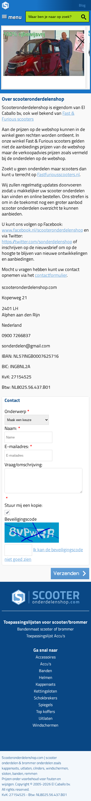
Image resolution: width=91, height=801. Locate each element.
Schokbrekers (45, 698)
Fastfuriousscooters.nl (58, 174)
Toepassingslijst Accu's (45, 636)
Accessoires (46, 657)
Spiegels (45, 705)
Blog (82, 5)
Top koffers (45, 711)
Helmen (45, 677)
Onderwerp (17, 411)
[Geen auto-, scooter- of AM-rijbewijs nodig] (43, 76)
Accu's (45, 664)
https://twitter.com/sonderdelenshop (37, 241)
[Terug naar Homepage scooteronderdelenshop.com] (45, 598)
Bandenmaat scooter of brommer (45, 629)
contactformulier (51, 275)
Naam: (12, 428)
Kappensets (45, 684)
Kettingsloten (45, 691)
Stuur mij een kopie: (23, 505)
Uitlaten (46, 718)
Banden (45, 671)
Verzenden (67, 573)
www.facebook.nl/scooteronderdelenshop (42, 230)
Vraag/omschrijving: (23, 464)
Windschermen (45, 725)
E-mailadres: (18, 446)
